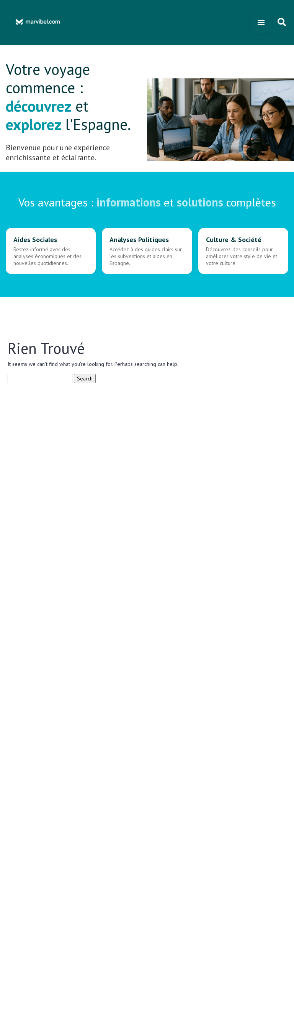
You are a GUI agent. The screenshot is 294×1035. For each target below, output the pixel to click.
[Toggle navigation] (261, 22)
